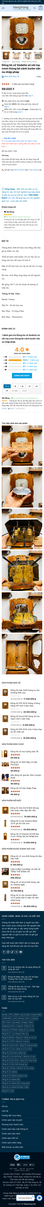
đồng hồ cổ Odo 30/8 (10, 1060)
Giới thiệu (13, 1169)
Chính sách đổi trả (10, 1138)
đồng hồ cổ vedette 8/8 (10, 1079)
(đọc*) (30, 96)
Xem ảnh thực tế (11, 76)
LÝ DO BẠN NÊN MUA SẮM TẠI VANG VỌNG (21, 143)
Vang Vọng (16, 61)
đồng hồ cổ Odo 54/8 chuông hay (14, 1064)
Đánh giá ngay (22, 375)
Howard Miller (36, 1015)
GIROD (16, 1015)
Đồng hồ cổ (29, 1026)
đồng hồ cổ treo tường (25, 1068)
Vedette (19, 1026)
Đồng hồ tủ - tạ (7, 1034)
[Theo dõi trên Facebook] (4, 952)
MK (3, 1022)
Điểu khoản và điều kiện (12, 1147)
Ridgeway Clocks (8, 1026)
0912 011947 (19, 170)
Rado (31, 1022)
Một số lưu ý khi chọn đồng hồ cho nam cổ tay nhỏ (23, 997)
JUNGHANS (6, 1018)
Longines (34, 1018)
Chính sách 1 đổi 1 (22, 1170)
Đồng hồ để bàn (8, 1037)
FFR (10, 1015)
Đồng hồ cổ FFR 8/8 (9, 1030)
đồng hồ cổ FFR (8, 1041)
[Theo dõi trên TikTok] (12, 952)
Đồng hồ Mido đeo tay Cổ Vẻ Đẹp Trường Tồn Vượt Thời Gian (23, 978)
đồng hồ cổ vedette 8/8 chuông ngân (15, 1083)
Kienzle (21, 1018)
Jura (14, 1018)
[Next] (38, 33)
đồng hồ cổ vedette (9, 1072)
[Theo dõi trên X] (17, 952)
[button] (3, 8)
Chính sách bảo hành (11, 1133)
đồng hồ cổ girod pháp (28, 1045)
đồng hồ (19, 1037)
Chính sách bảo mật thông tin (15, 1129)
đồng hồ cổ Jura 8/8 (24, 1049)
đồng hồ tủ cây (7, 1091)
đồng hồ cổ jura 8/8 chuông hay (13, 1053)
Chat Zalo (32, 170)
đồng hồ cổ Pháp (8, 1068)
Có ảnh (24, 391)
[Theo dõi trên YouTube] (21, 952)
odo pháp (15, 1022)
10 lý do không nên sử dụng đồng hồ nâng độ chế (24, 968)
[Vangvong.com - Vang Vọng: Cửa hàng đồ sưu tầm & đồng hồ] (22, 8)
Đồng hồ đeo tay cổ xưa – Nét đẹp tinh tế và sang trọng (23, 987)
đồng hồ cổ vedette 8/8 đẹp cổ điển (15, 1087)
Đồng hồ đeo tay (22, 1034)
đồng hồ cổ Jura (8, 1049)
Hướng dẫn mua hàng (11, 1115)
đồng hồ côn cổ (30, 1037)
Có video (15, 391)
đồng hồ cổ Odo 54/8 (28, 1060)
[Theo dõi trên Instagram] (8, 952)
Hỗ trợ (5, 1106)
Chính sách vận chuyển (12, 1120)
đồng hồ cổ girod (22, 1041)
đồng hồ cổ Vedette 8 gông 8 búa (14, 1076)
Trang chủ (5, 61)
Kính (27, 1018)
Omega (24, 1022)
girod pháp (25, 1015)
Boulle (4, 1015)
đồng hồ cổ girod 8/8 (10, 1045)
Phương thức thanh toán (12, 1124)
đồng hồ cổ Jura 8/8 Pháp (11, 1056)
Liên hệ (5, 1111)
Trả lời (4, 408)
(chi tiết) (11, 198)
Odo (8, 1022)
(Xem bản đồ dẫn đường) (24, 1179)
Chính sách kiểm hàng (11, 1142)
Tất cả (7, 386)
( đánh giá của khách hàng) (23, 84)
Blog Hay (30, 1169)
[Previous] (5, 33)
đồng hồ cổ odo (29, 1056)
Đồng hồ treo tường (29, 61)
